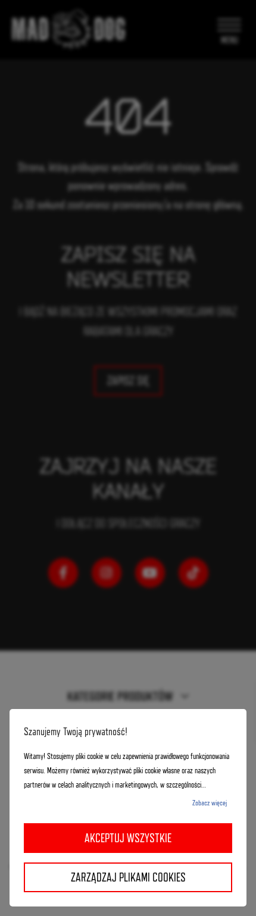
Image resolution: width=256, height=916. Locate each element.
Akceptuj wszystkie (128, 838)
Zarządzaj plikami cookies (128, 877)
